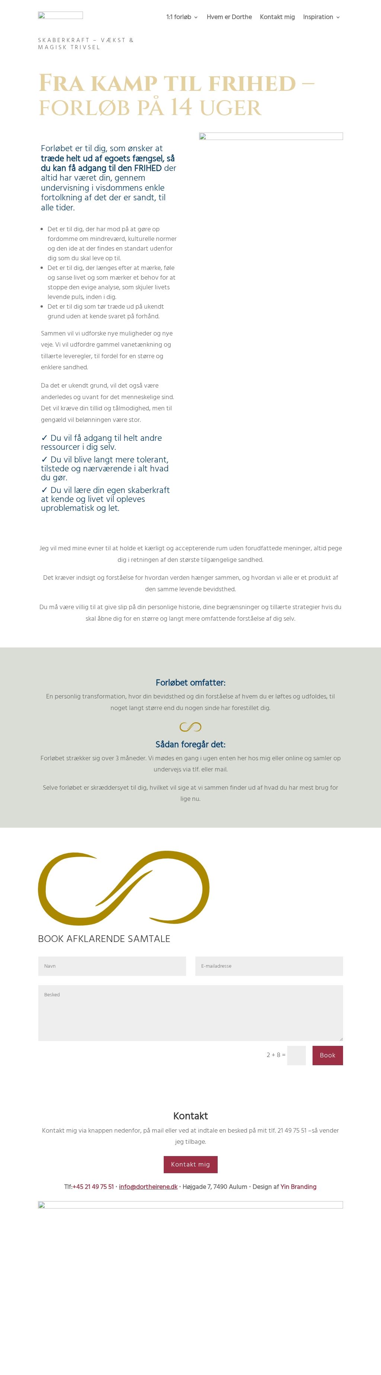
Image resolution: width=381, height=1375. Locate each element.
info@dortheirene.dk (148, 1186)
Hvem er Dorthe (229, 18)
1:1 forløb (179, 18)
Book (328, 1055)
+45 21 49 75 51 (93, 1186)
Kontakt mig (277, 18)
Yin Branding (299, 1186)
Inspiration (318, 18)
